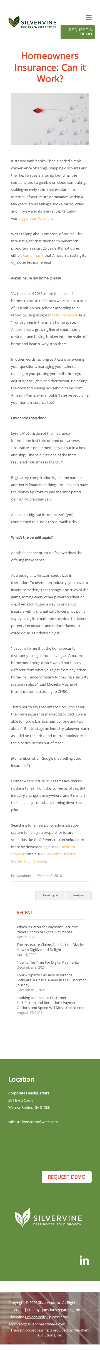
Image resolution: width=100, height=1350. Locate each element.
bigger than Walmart (35, 218)
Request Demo (67, 1176)
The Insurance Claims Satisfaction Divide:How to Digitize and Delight (50, 947)
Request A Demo (80, 32)
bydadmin (23, 875)
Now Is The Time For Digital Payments (48, 962)
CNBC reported (64, 315)
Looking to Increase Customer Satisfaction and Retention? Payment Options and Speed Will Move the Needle (50, 1002)
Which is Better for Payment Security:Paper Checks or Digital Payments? (47, 929)
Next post (78, 895)
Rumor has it (33, 255)
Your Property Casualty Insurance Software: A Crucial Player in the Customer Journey (51, 979)
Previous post (50, 895)
